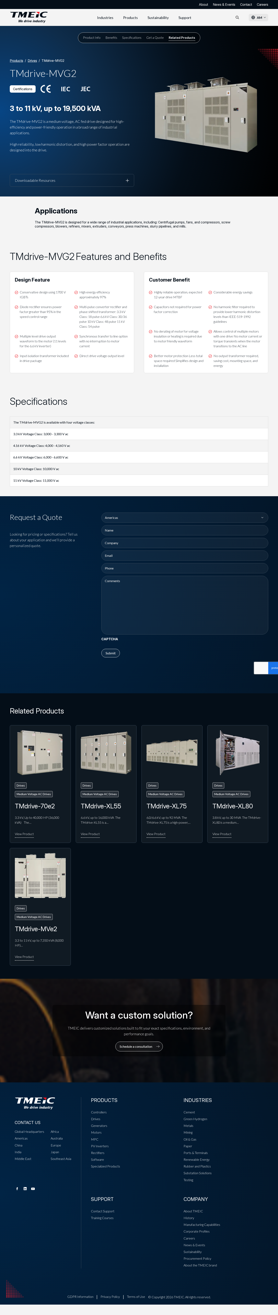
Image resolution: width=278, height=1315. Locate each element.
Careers (262, 4)
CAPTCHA (109, 639)
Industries (105, 17)
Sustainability (158, 17)
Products (130, 17)
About (203, 4)
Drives (32, 61)
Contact (246, 4)
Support (184, 17)
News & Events (224, 4)
